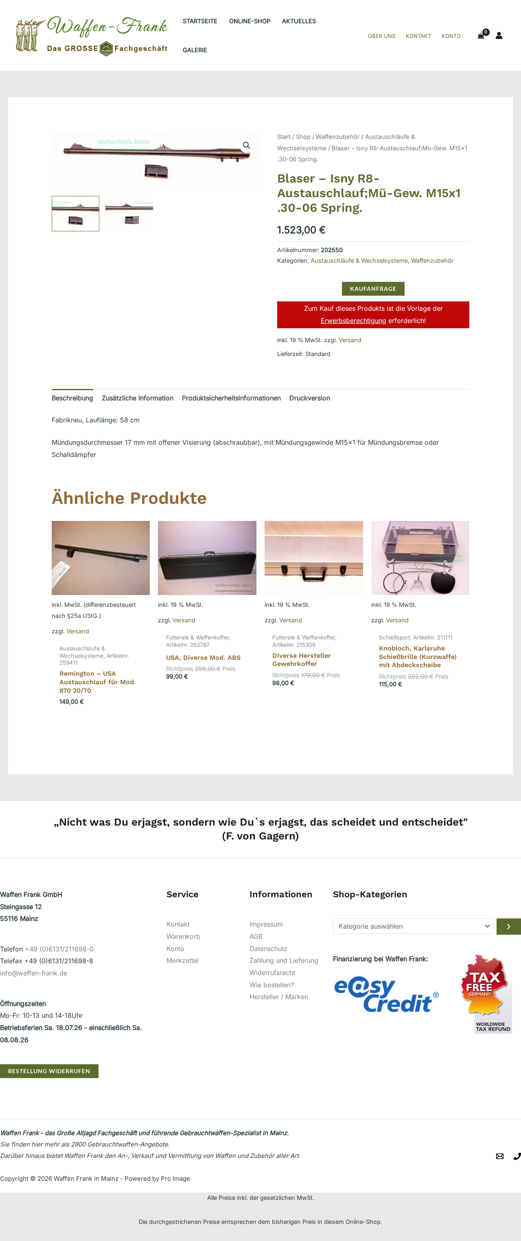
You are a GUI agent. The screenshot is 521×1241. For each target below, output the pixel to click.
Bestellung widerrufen (49, 1070)
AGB (256, 936)
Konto (175, 948)
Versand (350, 339)
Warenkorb (183, 936)
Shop (303, 137)
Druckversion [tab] (309, 398)
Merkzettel (182, 960)
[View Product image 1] (75, 214)
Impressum (266, 924)
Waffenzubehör (338, 137)
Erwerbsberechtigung (353, 320)
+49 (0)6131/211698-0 (59, 949)
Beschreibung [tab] (72, 398)
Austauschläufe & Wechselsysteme (359, 260)
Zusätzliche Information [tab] (137, 398)
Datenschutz (268, 948)
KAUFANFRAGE (373, 288)
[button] (246, 145)
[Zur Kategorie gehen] (509, 926)
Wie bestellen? (272, 985)
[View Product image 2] (129, 214)
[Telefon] (517, 1156)
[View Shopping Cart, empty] (480, 35)
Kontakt (178, 924)
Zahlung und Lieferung (284, 960)
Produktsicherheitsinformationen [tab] (231, 398)
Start (284, 137)
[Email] (499, 1156)
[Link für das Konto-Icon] (499, 35)
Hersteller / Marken (279, 997)
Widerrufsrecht (272, 973)
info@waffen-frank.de (33, 973)
